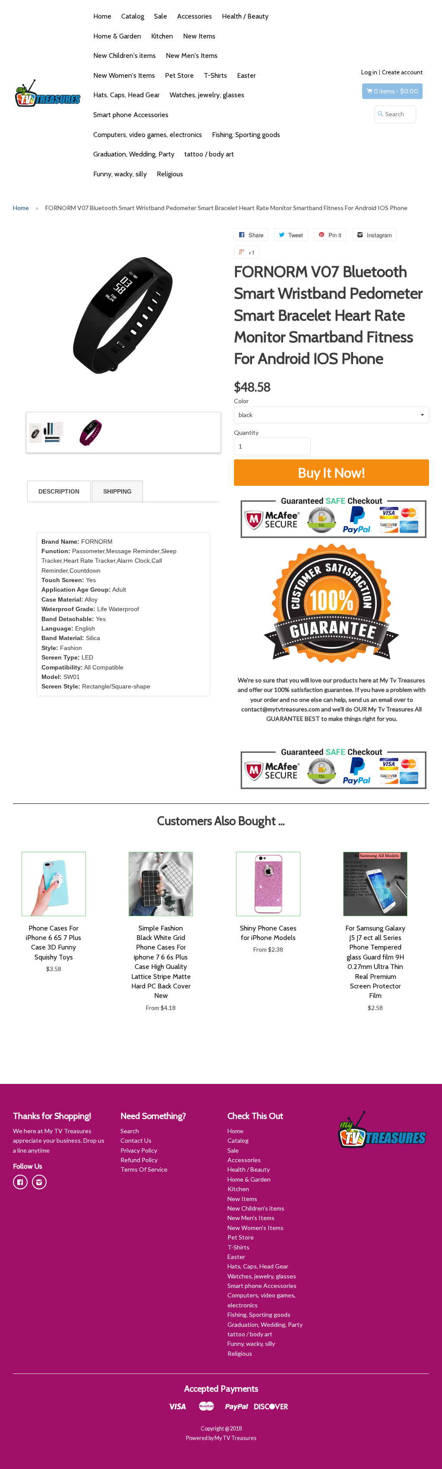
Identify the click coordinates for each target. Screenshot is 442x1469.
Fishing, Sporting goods (246, 135)
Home (102, 16)
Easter (246, 75)
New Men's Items (192, 55)
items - (396, 91)
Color (241, 401)
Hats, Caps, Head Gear (126, 95)
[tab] (59, 491)
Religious (170, 174)
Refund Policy (139, 1159)
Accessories (194, 16)
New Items (199, 36)
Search (129, 1130)
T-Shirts (215, 75)
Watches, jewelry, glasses (207, 95)
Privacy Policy (138, 1150)
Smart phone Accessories (130, 115)
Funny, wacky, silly (120, 174)
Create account (402, 72)
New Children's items (124, 55)
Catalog (132, 16)
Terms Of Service (143, 1169)
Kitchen (162, 36)
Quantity (246, 432)
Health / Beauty (245, 16)
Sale (160, 16)
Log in (369, 72)
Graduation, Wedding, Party (133, 154)
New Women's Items (124, 75)
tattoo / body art (209, 154)
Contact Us (136, 1140)
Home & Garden (117, 36)
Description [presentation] (58, 491)
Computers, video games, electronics (147, 135)
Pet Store (179, 75)
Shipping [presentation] (117, 491)
